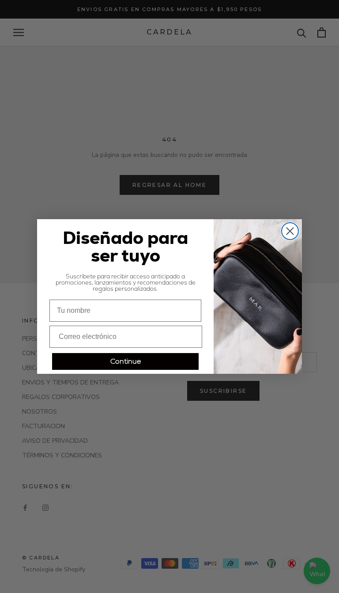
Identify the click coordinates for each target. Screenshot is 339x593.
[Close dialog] (290, 231)
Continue (125, 361)
